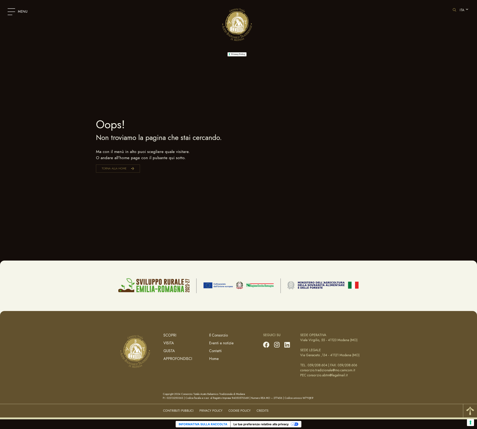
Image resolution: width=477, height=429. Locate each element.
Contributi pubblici (178, 411)
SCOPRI (169, 335)
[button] (464, 10)
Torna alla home (114, 168)
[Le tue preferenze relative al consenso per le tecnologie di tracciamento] (470, 422)
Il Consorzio (218, 335)
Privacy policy (210, 411)
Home (214, 358)
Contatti (215, 351)
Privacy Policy (238, 54)
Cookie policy (239, 411)
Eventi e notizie (221, 343)
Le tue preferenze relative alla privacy (261, 424)
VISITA (168, 343)
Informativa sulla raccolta (203, 424)
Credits (262, 411)
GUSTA (169, 351)
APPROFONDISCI (177, 358)
